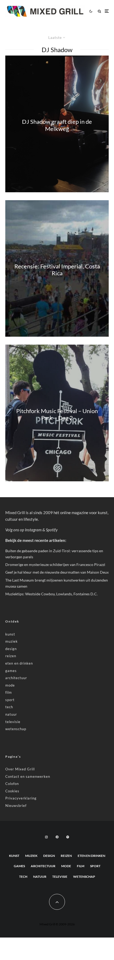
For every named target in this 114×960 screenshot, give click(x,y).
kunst (10, 634)
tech (9, 707)
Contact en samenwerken (27, 776)
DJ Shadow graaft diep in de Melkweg (57, 125)
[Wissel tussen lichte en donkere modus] (90, 11)
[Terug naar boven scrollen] (57, 902)
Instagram (33, 529)
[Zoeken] (99, 11)
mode (10, 685)
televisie (12, 722)
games (11, 671)
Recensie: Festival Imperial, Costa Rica (57, 270)
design (11, 649)
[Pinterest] (57, 837)
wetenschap (15, 729)
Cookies (12, 791)
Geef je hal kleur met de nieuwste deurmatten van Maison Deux (57, 572)
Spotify (52, 529)
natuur (11, 714)
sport (10, 700)
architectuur (16, 678)
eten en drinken (19, 663)
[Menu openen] (107, 11)
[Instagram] (46, 837)
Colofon (12, 783)
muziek (11, 641)
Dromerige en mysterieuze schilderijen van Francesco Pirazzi (55, 564)
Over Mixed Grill (20, 769)
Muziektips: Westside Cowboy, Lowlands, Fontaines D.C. (51, 594)
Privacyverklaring (21, 798)
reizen (10, 656)
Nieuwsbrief (16, 805)
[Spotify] (67, 837)
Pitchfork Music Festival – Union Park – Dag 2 (57, 414)
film (8, 692)
